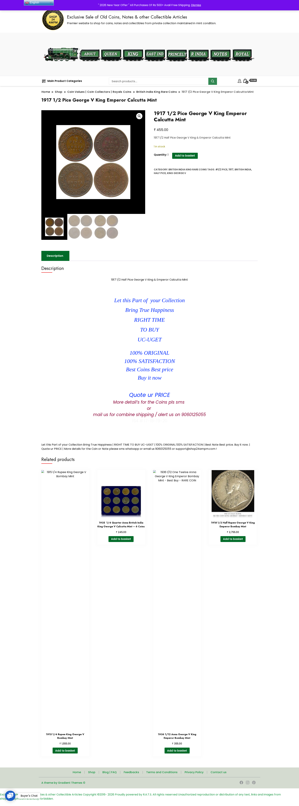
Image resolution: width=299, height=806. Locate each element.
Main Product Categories (64, 81)
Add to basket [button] (65, 750)
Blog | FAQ (109, 772)
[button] (139, 116)
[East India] (154, 47)
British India (243, 169)
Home (77, 772)
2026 (111, 794)
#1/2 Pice (221, 169)
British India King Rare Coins (188, 169)
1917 (231, 169)
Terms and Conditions (162, 772)
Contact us (218, 772)
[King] (133, 47)
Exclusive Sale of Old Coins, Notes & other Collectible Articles (127, 17)
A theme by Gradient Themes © (63, 783)
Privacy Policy (194, 772)
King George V (176, 173)
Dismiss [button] (196, 5)
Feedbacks (131, 772)
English (34, 2)
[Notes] (220, 47)
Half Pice (160, 173)
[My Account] (239, 80)
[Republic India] (198, 47)
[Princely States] (176, 47)
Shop (91, 772)
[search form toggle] (254, 54)
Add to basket (185, 156)
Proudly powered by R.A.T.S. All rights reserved (146, 794)
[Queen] (111, 47)
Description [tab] (55, 256)
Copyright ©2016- (95, 794)
